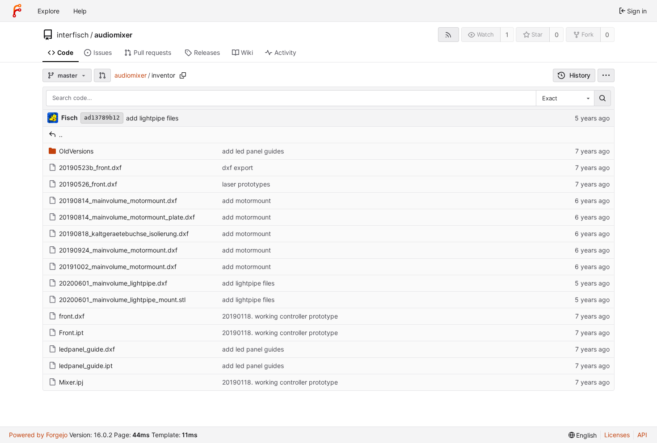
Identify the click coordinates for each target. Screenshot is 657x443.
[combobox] (565, 98)
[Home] (16, 11)
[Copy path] (183, 75)
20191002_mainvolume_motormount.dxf (118, 266)
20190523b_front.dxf (90, 167)
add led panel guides (253, 151)
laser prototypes (246, 184)
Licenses (617, 435)
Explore (48, 11)
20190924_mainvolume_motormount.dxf (118, 250)
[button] (102, 75)
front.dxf (71, 316)
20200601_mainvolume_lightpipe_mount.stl (122, 299)
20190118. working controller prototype (280, 316)
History (579, 75)
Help (80, 11)
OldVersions (76, 151)
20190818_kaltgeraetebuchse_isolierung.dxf (124, 233)
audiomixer (113, 34)
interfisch (72, 34)
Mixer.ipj (71, 382)
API (642, 435)
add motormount (246, 200)
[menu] (606, 75)
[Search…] (602, 98)
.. (61, 134)
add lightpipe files (152, 118)
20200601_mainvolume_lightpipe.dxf (113, 283)
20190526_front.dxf (88, 184)
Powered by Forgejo (38, 435)
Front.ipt (71, 332)
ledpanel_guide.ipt (86, 365)
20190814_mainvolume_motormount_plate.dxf (127, 217)
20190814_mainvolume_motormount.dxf (118, 200)
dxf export (237, 167)
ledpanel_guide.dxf (87, 349)
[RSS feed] (448, 34)
